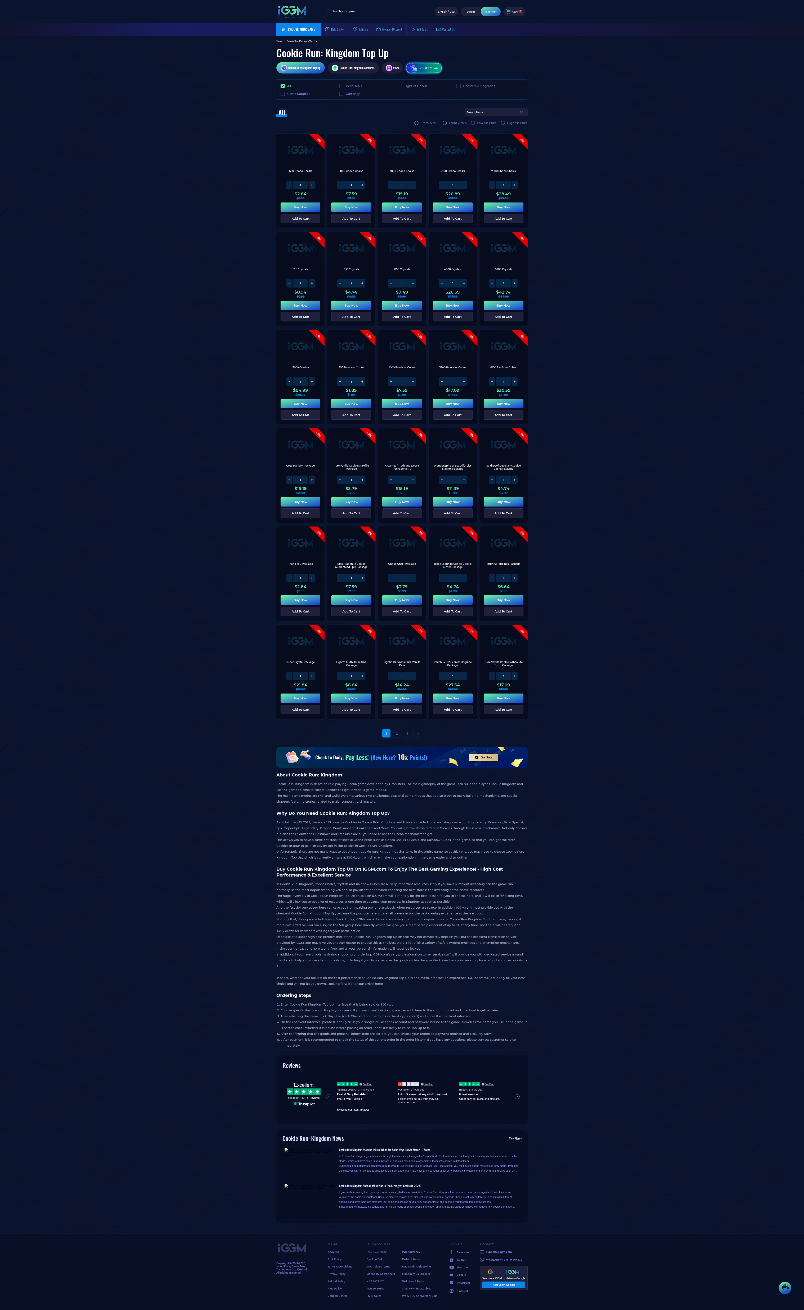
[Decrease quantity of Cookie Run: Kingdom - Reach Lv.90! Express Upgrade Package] (442, 676)
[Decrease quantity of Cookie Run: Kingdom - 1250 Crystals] (391, 283)
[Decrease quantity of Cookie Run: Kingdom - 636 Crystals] (340, 283)
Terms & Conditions (340, 1266)
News (396, 68)
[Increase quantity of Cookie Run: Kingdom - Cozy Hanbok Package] (311, 480)
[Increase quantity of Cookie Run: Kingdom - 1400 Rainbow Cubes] (413, 381)
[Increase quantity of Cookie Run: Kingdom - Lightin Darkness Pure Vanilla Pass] (413, 676)
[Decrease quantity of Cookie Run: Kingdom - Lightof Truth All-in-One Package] (340, 676)
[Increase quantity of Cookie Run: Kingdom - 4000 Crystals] (464, 283)
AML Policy (335, 1288)
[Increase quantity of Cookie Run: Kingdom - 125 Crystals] (311, 283)
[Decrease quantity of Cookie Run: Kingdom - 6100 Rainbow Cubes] (492, 381)
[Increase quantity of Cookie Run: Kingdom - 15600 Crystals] (311, 381)
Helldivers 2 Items (413, 1281)
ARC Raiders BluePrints (417, 1266)
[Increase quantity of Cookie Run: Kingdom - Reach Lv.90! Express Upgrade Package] (464, 676)
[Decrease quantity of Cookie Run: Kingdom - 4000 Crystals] (442, 283)
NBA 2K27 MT (375, 1281)
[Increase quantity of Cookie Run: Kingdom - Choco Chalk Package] (413, 578)
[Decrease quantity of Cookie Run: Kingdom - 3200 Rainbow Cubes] (442, 381)
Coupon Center (337, 1295)
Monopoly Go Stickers (416, 1273)
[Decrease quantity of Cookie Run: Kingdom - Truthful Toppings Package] (492, 578)
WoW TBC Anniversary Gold (419, 1295)
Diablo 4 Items (411, 1259)
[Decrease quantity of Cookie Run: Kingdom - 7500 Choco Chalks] (492, 185)
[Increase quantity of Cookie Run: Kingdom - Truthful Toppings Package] (514, 578)
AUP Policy (335, 1259)
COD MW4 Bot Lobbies (416, 1288)
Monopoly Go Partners (380, 1273)
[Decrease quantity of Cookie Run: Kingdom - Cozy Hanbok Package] (289, 480)
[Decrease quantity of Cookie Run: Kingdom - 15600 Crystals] (289, 381)
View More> (515, 1138)
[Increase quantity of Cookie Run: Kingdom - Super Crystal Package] (311, 676)
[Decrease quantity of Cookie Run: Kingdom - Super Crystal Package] (289, 676)
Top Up (304, 68)
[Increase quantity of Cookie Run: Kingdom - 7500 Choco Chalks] (514, 185)
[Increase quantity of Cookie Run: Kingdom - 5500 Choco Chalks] (464, 185)
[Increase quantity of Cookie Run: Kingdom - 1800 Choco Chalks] (362, 185)
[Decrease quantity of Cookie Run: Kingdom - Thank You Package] (289, 578)
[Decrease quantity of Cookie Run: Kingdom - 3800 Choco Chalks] (391, 185)
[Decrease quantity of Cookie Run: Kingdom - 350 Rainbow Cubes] (340, 381)
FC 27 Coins (373, 1295)
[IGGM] (291, 17)
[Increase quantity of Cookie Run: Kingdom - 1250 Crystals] (413, 283)
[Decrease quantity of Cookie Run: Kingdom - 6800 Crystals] (492, 283)
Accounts (357, 68)
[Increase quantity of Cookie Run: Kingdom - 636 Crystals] (362, 283)
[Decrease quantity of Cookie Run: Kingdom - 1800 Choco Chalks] (340, 185)
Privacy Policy (336, 1273)
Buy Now (300, 207)
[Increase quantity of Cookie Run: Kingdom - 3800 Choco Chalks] (413, 185)
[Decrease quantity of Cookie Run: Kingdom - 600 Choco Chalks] (289, 185)
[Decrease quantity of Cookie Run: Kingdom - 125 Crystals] (289, 283)
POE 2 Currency (376, 1251)
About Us (333, 1251)
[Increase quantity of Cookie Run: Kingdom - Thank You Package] (311, 578)
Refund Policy (336, 1281)
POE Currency (411, 1251)
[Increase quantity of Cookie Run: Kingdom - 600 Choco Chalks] (311, 185)
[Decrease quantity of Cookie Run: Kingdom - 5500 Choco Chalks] (442, 185)
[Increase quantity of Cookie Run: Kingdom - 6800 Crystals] (514, 283)
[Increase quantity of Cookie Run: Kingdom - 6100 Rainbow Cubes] (514, 381)
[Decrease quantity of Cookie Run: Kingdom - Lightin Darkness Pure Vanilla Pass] (391, 676)
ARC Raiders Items (378, 1266)
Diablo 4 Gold (374, 1259)
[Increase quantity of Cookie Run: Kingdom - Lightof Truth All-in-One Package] (362, 676)
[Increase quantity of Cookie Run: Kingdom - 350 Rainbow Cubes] (362, 381)
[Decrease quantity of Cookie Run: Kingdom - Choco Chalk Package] (391, 578)
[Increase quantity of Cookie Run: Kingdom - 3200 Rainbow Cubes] (464, 381)
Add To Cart (300, 218)
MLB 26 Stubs (375, 1288)
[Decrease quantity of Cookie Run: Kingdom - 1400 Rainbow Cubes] (391, 381)
